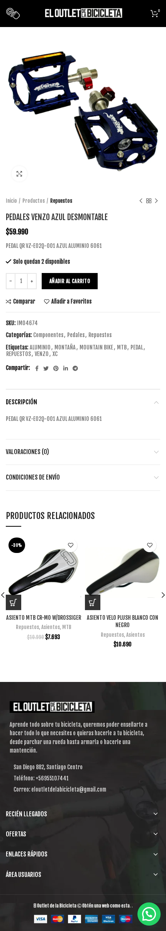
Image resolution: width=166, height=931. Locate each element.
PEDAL (136, 347)
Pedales (76, 335)
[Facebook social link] (37, 368)
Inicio (11, 201)
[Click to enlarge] (19, 173)
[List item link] (83, 778)
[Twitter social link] (46, 368)
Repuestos (61, 201)
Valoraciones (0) (27, 452)
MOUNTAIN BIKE (96, 347)
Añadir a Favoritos (71, 301)
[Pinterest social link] (56, 368)
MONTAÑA (65, 347)
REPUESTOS (18, 354)
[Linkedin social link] (65, 368)
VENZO (42, 354)
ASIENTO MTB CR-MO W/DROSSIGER (43, 617)
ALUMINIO (40, 347)
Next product (156, 201)
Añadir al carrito (69, 281)
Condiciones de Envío (33, 477)
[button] (92, 602)
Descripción (21, 402)
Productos (33, 201)
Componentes (48, 335)
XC (55, 354)
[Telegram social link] (75, 368)
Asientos (50, 627)
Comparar (24, 301)
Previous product (141, 201)
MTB (122, 347)
